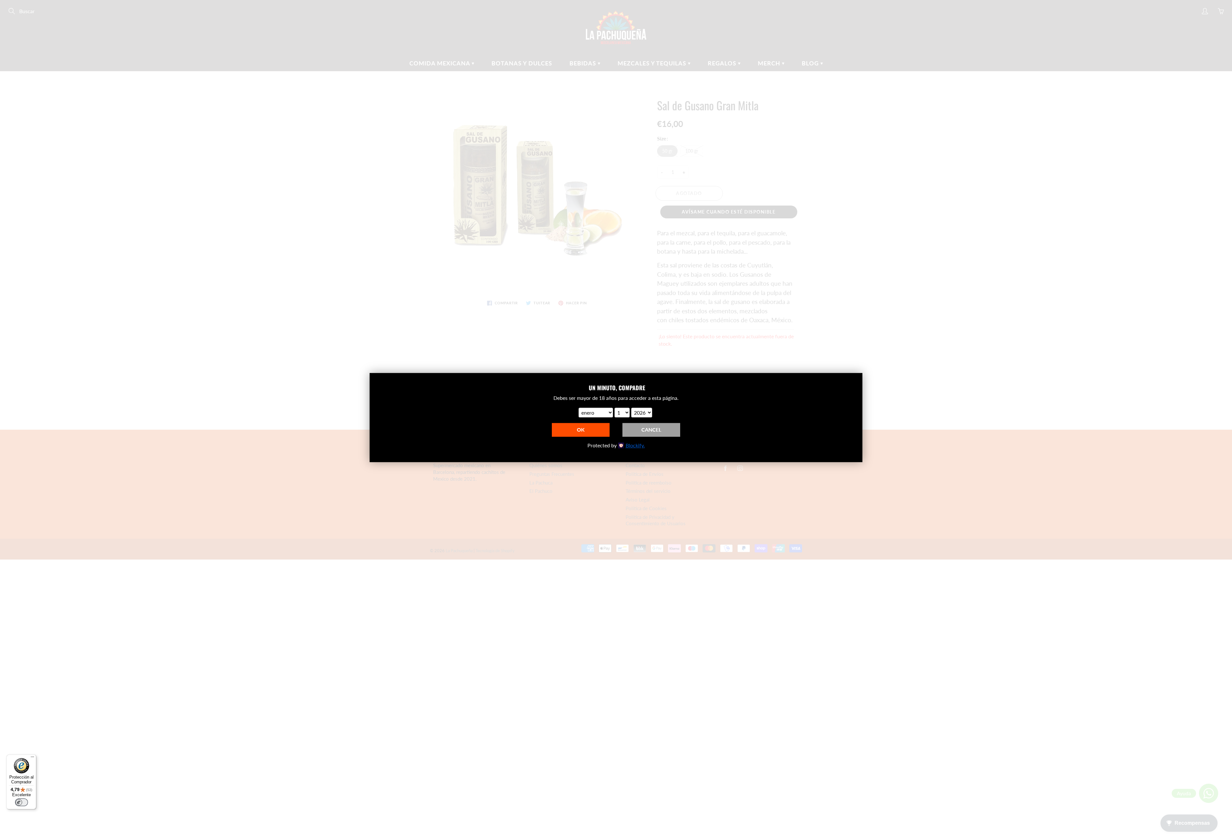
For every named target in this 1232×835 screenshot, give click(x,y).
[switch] (21, 802)
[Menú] (32, 758)
